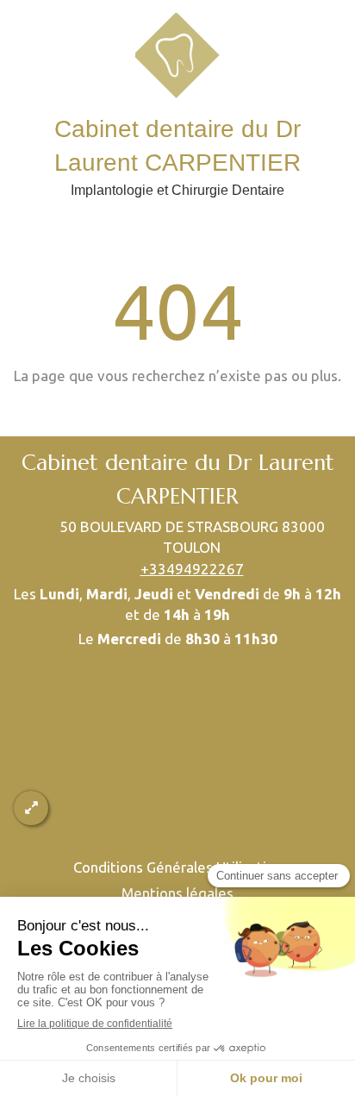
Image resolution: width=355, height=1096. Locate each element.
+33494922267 (192, 569)
